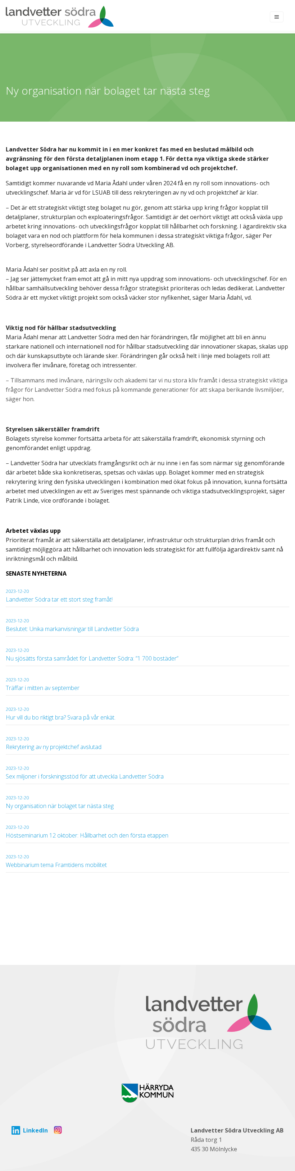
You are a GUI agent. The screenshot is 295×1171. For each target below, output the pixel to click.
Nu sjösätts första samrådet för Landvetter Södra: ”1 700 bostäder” (92, 654)
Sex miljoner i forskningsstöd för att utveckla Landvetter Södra (85, 772)
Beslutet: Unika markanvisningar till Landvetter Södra (72, 625)
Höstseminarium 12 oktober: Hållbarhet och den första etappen (87, 831)
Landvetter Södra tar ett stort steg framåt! (59, 595)
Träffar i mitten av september (43, 684)
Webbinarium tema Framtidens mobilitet (56, 861)
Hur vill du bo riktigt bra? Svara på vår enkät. (60, 713)
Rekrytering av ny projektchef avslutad (53, 743)
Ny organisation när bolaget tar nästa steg (60, 802)
